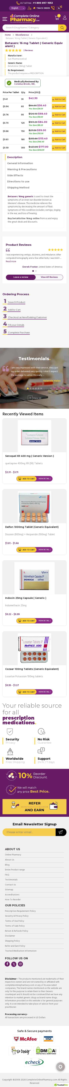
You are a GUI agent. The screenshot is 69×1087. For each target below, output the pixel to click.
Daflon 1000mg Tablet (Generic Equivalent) (32, 526)
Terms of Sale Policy (15, 926)
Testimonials (11, 880)
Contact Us (10, 885)
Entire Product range (15, 870)
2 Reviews (28, 50)
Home (8, 35)
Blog (7, 865)
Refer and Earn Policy (15, 946)
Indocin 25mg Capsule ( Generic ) (25, 598)
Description (14, 157)
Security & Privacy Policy (16, 916)
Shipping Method (18, 187)
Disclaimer (10, 936)
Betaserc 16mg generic (20, 197)
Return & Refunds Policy (16, 931)
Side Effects (15, 175)
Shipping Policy (12, 941)
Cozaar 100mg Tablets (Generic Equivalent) (32, 669)
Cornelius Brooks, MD (24, 84)
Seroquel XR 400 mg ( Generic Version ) (29, 455)
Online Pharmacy (13, 855)
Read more (11, 261)
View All (35, 398)
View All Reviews (49, 277)
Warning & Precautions (22, 169)
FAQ (7, 875)
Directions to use (18, 181)
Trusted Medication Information (21, 951)
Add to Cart (59, 99)
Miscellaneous (22, 35)
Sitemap (9, 889)
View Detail (44, 478)
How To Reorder (13, 899)
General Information (20, 163)
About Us (9, 860)
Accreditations (12, 895)
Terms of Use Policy (14, 921)
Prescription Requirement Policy (20, 911)
